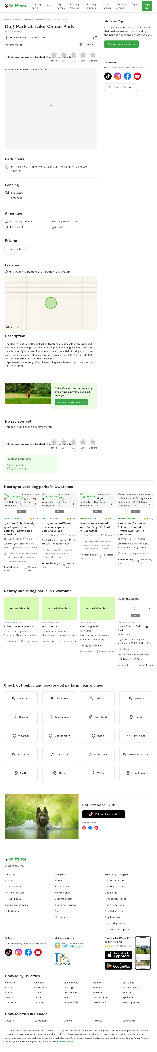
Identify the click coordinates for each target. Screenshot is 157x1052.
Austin (23, 773)
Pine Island (139, 735)
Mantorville (62, 717)
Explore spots (63, 886)
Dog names (61, 6)
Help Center (12, 911)
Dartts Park (49, 626)
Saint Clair (23, 754)
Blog (49, 6)
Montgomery (62, 735)
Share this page (123, 87)
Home (58, 880)
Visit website (17, 465)
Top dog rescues (74, 6)
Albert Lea (100, 754)
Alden (62, 773)
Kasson (139, 717)
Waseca (139, 698)
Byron (100, 735)
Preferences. (66, 1041)
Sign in (134, 6)
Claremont (62, 698)
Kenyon (23, 717)
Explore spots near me (71, 402)
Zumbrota (62, 754)
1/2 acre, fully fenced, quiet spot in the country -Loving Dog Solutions (19, 529)
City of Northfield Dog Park (133, 628)
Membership (62, 892)
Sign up (147, 6)
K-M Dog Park (89, 626)
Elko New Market (138, 754)
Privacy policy (13, 898)
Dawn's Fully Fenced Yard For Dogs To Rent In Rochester (95, 527)
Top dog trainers (91, 6)
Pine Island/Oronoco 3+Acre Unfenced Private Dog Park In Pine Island (131, 529)
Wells (100, 773)
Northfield (100, 717)
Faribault (100, 698)
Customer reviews (65, 904)
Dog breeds (107, 6)
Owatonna (23, 698)
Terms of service (14, 892)
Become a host (121, 6)
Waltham (23, 735)
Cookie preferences (16, 904)
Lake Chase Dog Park (18, 626)
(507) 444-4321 (19, 469)
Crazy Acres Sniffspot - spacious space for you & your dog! (56, 527)
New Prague (139, 773)
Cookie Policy (133, 1038)
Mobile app (61, 917)
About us (10, 880)
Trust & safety (13, 886)
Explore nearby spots (121, 44)
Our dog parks (36, 6)
